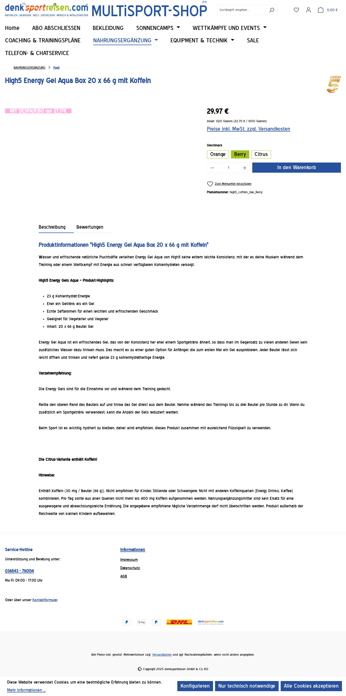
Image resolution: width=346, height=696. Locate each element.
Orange (218, 154)
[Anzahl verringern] (212, 168)
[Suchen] (272, 10)
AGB (123, 576)
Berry (240, 154)
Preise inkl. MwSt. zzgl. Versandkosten (248, 129)
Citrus (261, 154)
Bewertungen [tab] (89, 227)
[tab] (56, 227)
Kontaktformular (44, 600)
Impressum (129, 559)
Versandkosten (162, 654)
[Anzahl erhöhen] (245, 168)
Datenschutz (130, 568)
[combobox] (241, 10)
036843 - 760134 (19, 570)
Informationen (132, 549)
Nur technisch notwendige (246, 686)
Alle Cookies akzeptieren (311, 686)
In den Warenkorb (296, 167)
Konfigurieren (195, 686)
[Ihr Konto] (308, 10)
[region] (101, 157)
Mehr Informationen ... (26, 690)
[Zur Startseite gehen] (106, 9)
